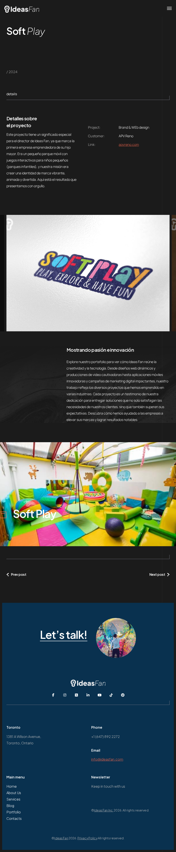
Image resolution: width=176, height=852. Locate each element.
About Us (13, 792)
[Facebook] (53, 695)
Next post (157, 574)
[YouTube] (99, 695)
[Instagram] (65, 695)
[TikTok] (111, 695)
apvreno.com (129, 144)
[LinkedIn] (88, 695)
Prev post (18, 574)
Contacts (14, 818)
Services (13, 799)
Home (11, 786)
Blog (10, 805)
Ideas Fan (61, 838)
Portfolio (13, 812)
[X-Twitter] (76, 695)
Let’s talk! (63, 634)
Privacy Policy (87, 838)
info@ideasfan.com (107, 759)
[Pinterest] (123, 695)
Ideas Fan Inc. (103, 810)
